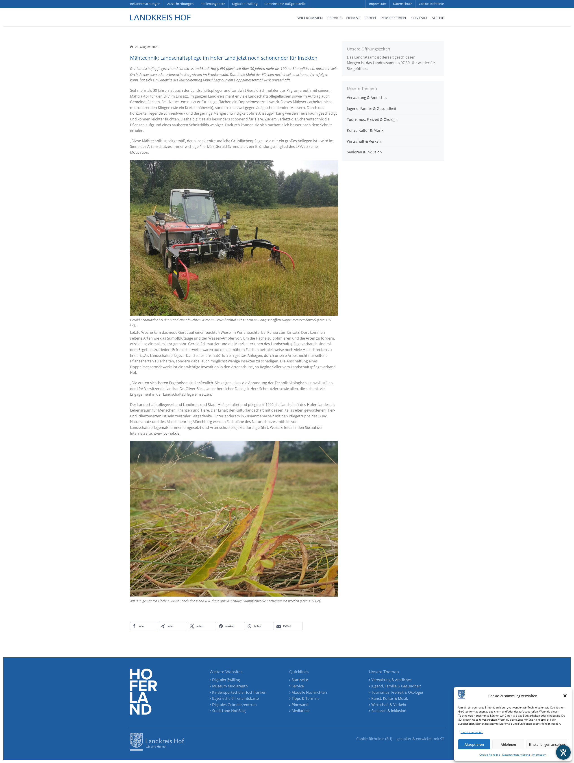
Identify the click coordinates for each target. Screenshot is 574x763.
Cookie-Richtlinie (489, 754)
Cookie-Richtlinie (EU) (374, 738)
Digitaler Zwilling (226, 679)
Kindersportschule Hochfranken (239, 692)
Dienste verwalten (472, 732)
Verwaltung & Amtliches (367, 97)
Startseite (300, 679)
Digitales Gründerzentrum (234, 704)
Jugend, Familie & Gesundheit (371, 108)
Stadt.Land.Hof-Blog (229, 710)
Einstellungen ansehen (547, 744)
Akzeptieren (474, 744)
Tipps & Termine (306, 698)
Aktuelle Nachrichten (309, 692)
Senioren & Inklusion (364, 152)
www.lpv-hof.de (166, 433)
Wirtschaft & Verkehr (364, 141)
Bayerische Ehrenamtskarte (235, 698)
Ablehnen (508, 744)
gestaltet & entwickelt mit (418, 738)
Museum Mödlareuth (230, 686)
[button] (565, 695)
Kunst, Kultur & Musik (365, 130)
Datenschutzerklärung (516, 754)
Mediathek (300, 710)
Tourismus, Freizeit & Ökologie (372, 119)
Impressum (539, 754)
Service (298, 686)
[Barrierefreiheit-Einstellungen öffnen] (563, 752)
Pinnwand (300, 704)
